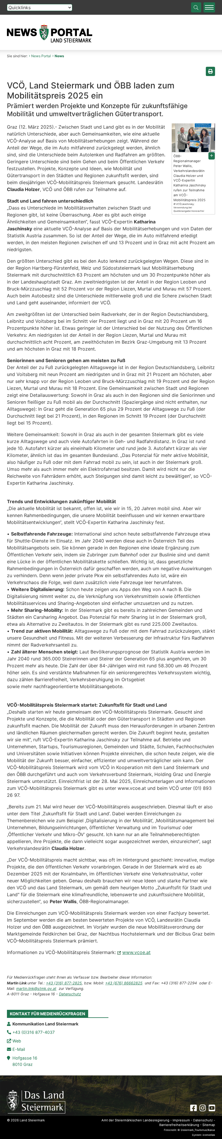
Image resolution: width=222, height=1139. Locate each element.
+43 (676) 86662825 (124, 983)
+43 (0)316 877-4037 (33, 1032)
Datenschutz (70, 994)
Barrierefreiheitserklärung (179, 1125)
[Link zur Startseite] (36, 1101)
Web (16, 1040)
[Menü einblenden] (209, 7)
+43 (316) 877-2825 (64, 983)
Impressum (181, 1120)
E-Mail (18, 1049)
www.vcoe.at (136, 952)
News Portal (41, 56)
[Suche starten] (196, 7)
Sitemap (208, 1125)
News (59, 56)
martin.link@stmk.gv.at (36, 988)
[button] (211, 156)
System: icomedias (203, 1134)
